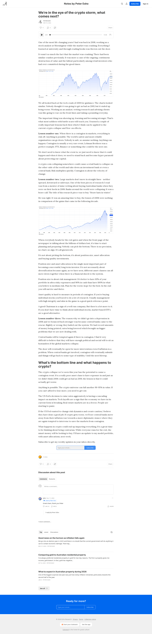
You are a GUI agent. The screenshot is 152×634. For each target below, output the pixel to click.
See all (42, 588)
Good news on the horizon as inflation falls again (61, 538)
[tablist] (47, 479)
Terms (81, 619)
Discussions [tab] (54, 532)
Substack (66, 630)
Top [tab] (41, 532)
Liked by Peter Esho (50, 500)
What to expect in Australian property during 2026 (62, 571)
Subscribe (135, 4)
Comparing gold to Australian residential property (62, 555)
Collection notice (90, 619)
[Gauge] (110, 35)
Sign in (145, 4)
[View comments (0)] (44, 549)
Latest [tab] (46, 532)
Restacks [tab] (52, 479)
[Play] (42, 35)
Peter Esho (47, 21)
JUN (44, 498)
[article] (76, 543)
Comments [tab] (43, 479)
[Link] (35, 364)
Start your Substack (70, 624)
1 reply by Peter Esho (52, 512)
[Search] (122, 4)
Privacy (75, 619)
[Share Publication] (126, 4)
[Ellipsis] (112, 498)
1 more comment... (44, 522)
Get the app (86, 624)
